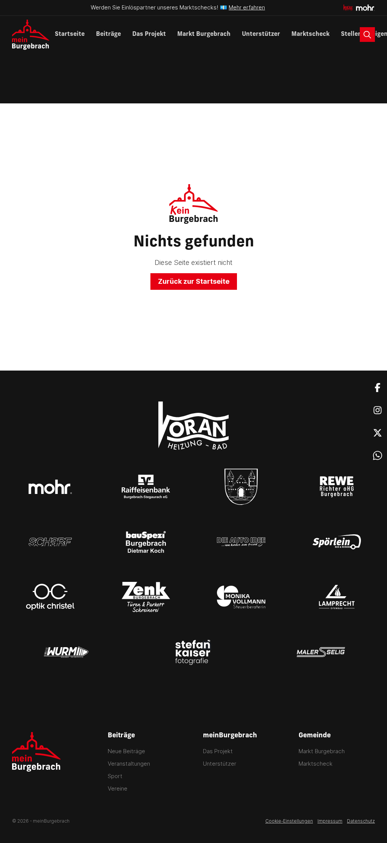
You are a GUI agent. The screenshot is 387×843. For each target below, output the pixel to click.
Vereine (117, 788)
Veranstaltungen (129, 763)
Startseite (70, 34)
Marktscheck (310, 34)
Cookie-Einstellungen (289, 821)
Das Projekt (149, 34)
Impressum (329, 821)
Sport (115, 776)
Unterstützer (261, 34)
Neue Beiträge (126, 751)
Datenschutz (361, 821)
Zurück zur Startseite (193, 281)
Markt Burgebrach (204, 34)
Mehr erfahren (247, 7)
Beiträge (108, 34)
